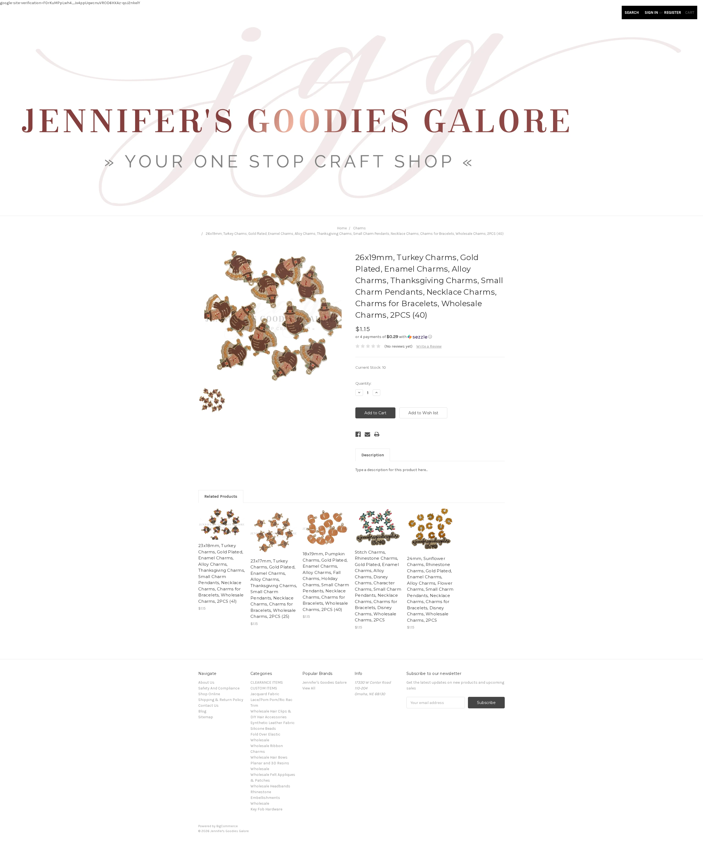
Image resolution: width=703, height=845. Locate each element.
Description (372, 454)
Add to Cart (221, 529)
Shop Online (209, 694)
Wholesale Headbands (270, 786)
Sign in (651, 12)
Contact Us (208, 705)
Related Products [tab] (220, 496)
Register (672, 12)
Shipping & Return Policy (220, 699)
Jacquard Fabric (264, 694)
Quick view (221, 519)
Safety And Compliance (218, 688)
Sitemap (205, 717)
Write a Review (429, 346)
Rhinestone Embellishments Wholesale (265, 798)
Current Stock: (370, 367)
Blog (202, 711)
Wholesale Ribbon (266, 745)
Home (342, 228)
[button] (430, 336)
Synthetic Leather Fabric (272, 722)
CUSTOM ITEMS (263, 688)
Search (632, 12)
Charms (359, 228)
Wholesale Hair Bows (269, 757)
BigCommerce (227, 826)
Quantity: (363, 383)
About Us (206, 682)
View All (308, 688)
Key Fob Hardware (266, 809)
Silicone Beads (263, 728)
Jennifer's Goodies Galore (324, 682)
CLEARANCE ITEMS (266, 682)
